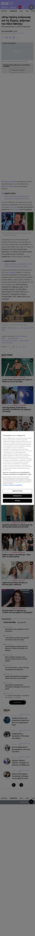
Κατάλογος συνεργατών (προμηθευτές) (12, 485)
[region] (17, 468)
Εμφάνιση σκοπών (17, 491)
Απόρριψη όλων (17, 496)
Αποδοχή (17, 500)
